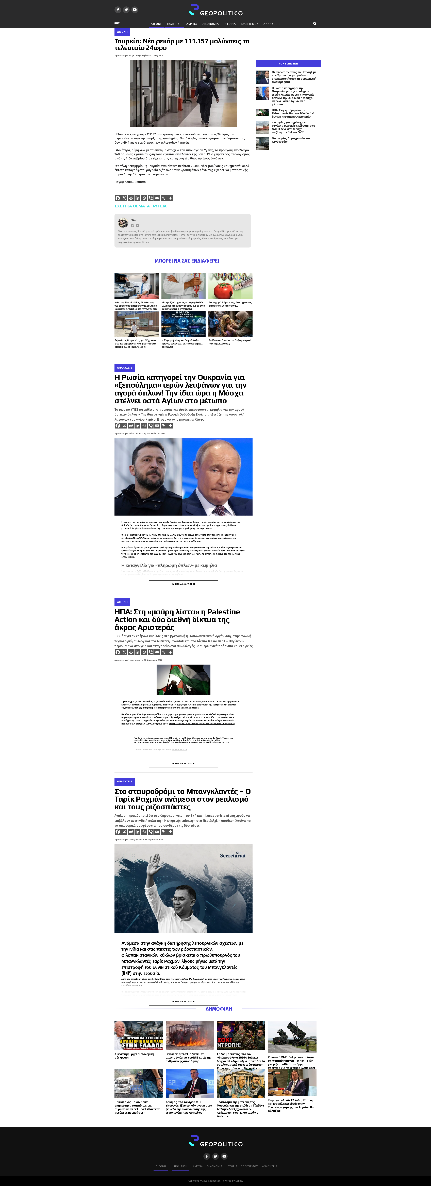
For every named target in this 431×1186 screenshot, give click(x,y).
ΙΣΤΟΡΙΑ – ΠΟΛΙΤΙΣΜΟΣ (241, 23)
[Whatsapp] (144, 198)
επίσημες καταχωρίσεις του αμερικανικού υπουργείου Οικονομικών (202, 724)
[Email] (157, 198)
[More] (170, 198)
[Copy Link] (164, 198)
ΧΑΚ (134, 220)
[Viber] (151, 198)
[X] (124, 198)
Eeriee (238, 1180)
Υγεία (161, 206)
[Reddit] (131, 198)
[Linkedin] (137, 198)
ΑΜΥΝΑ (191, 23)
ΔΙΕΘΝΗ (156, 23)
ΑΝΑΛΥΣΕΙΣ (271, 23)
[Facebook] (118, 198)
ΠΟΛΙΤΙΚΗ (174, 23)
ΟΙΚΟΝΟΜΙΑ (210, 23)
